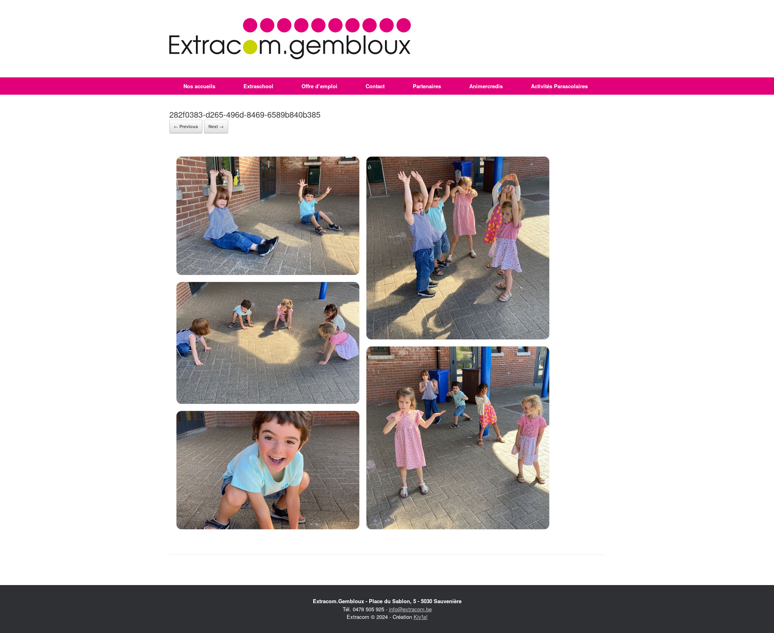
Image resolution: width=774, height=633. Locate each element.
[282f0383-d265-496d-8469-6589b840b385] (362, 534)
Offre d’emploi (319, 86)
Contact (375, 86)
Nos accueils (199, 86)
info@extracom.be (410, 609)
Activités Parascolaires (559, 86)
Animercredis (486, 86)
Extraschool (258, 86)
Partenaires (427, 86)
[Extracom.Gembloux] (290, 38)
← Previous (186, 126)
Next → (216, 126)
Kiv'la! (421, 617)
